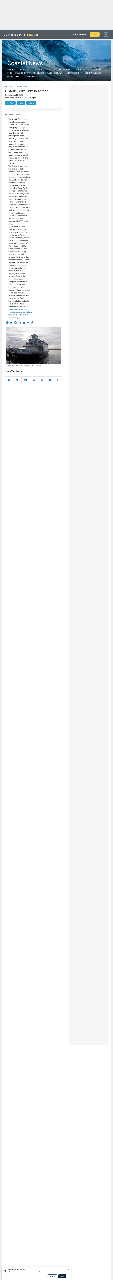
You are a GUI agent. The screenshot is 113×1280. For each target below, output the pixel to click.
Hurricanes (38, 73)
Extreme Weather (83, 69)
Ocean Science (14, 77)
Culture (52, 69)
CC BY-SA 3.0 (18, 366)
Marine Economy (54, 73)
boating (10, 103)
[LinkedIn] (34, 379)
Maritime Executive (15, 115)
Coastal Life (23, 69)
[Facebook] (9, 379)
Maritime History (74, 73)
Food (9, 73)
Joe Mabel (9, 366)
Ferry (21, 103)
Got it (62, 1276)
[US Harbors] (21, 34)
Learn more (58, 1272)
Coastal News (39, 69)
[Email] (50, 379)
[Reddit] (42, 379)
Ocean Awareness (93, 73)
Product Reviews (32, 77)
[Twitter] (17, 379)
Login (95, 34)
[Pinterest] (26, 379)
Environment (65, 69)
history (31, 103)
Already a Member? (80, 34)
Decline (52, 1276)
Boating (11, 69)
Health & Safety (22, 73)
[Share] (58, 379)
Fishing (97, 69)
